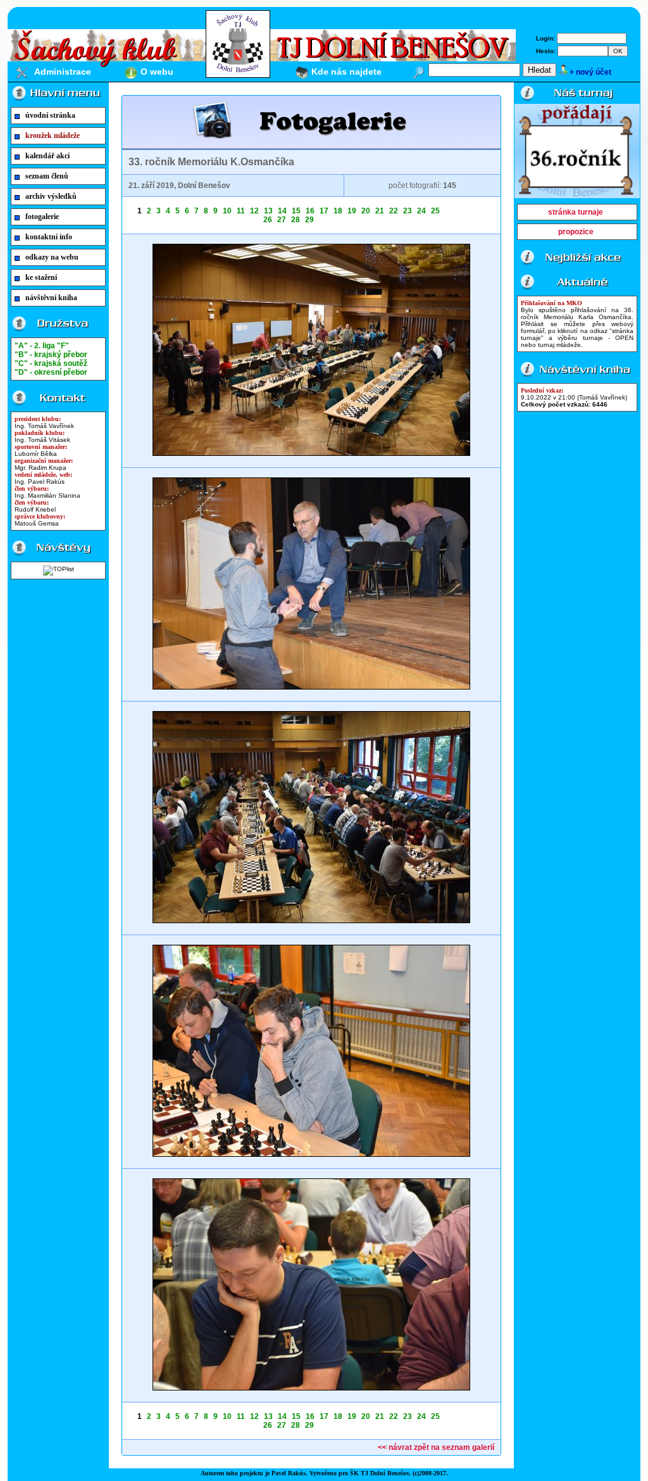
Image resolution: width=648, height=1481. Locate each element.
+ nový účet (590, 72)
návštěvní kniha (51, 297)
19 (351, 210)
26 (267, 219)
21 (379, 210)
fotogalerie (42, 216)
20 (365, 210)
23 (407, 210)
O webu (156, 71)
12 (254, 210)
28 (295, 219)
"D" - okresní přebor (51, 372)
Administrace (62, 71)
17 (324, 210)
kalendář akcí (47, 155)
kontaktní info (48, 236)
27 (281, 219)
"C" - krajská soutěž (51, 363)
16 (310, 210)
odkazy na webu (51, 257)
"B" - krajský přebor (51, 354)
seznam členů (46, 176)
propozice (576, 231)
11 (241, 210)
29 (309, 219)
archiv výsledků (51, 196)
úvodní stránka (50, 115)
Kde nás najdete (346, 71)
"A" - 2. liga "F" (42, 345)
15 (296, 210)
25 (435, 210)
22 (393, 210)
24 (421, 210)
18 (337, 210)
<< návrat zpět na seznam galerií (436, 1447)
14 (282, 210)
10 (227, 210)
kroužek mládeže (52, 135)
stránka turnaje (575, 212)
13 (268, 210)
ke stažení (41, 277)
